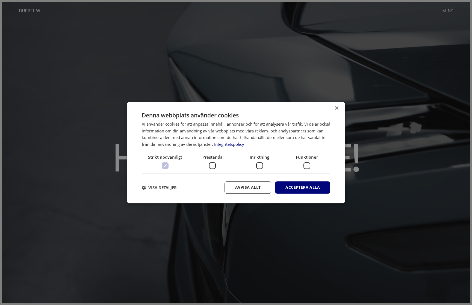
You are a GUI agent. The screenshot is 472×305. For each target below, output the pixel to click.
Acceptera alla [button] (302, 187)
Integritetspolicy (229, 144)
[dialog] (236, 152)
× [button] (336, 108)
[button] (159, 188)
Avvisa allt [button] (248, 187)
